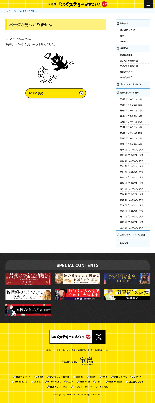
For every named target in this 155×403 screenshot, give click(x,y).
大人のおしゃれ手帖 (59, 376)
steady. (79, 376)
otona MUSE (54, 381)
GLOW (70, 381)
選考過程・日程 (127, 30)
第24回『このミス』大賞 (131, 227)
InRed (40, 376)
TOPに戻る (36, 93)
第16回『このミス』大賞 (131, 182)
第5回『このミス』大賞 (131, 121)
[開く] (148, 4)
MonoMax (85, 381)
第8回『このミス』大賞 (131, 138)
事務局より (125, 41)
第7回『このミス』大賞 (131, 132)
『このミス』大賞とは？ (131, 84)
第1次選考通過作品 (129, 66)
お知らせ (124, 242)
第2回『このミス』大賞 (131, 104)
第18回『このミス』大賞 (131, 194)
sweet (93, 376)
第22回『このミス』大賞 (131, 216)
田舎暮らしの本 (136, 381)
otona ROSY (21, 381)
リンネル (138, 376)
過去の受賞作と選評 (129, 92)
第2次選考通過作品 (129, 60)
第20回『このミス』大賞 (131, 205)
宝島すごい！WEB (58, 386)
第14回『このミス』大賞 (131, 171)
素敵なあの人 (120, 376)
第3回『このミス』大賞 (131, 110)
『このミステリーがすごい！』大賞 (91, 386)
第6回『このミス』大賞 (131, 127)
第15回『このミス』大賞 (131, 177)
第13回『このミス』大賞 (131, 166)
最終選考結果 (126, 55)
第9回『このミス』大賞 (131, 143)
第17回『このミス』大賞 (131, 188)
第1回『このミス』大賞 (131, 99)
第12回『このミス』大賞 (131, 160)
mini (105, 376)
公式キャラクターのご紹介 (132, 234)
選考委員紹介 (126, 77)
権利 (122, 35)
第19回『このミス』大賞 (131, 199)
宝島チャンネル (23, 376)
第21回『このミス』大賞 (131, 210)
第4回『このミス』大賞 (131, 115)
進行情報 (124, 48)
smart (99, 381)
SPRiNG (37, 381)
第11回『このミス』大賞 (131, 155)
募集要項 (124, 23)
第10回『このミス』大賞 (131, 149)
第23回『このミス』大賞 (131, 222)
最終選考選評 (126, 71)
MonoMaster (115, 381)
